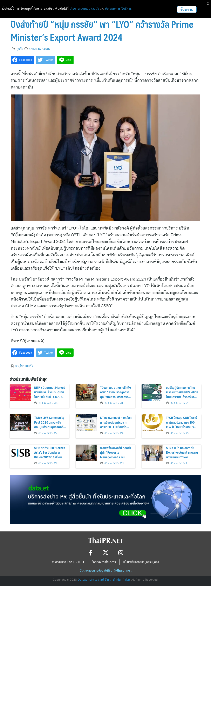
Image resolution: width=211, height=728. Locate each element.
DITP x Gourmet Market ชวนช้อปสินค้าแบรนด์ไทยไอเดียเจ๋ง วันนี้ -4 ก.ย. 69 (49, 392)
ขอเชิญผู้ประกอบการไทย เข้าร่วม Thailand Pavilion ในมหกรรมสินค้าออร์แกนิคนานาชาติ (182, 394)
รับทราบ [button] (186, 9)
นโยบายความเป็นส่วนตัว (84, 8)
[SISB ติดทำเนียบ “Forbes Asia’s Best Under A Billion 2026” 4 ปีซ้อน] (20, 453)
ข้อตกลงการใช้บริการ (118, 8)
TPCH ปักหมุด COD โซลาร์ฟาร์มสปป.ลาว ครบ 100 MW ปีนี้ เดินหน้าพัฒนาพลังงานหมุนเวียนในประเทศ (181, 427)
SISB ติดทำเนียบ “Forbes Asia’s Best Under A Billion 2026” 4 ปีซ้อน (49, 452)
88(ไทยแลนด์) (24, 366)
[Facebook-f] (90, 552)
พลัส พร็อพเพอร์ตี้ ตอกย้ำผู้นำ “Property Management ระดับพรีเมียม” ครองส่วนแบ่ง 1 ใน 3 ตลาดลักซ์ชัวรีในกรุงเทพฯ (115, 459)
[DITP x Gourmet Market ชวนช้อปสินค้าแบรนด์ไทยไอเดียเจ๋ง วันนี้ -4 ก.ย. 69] (20, 392)
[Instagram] (121, 552)
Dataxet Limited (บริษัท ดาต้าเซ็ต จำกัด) (104, 579)
